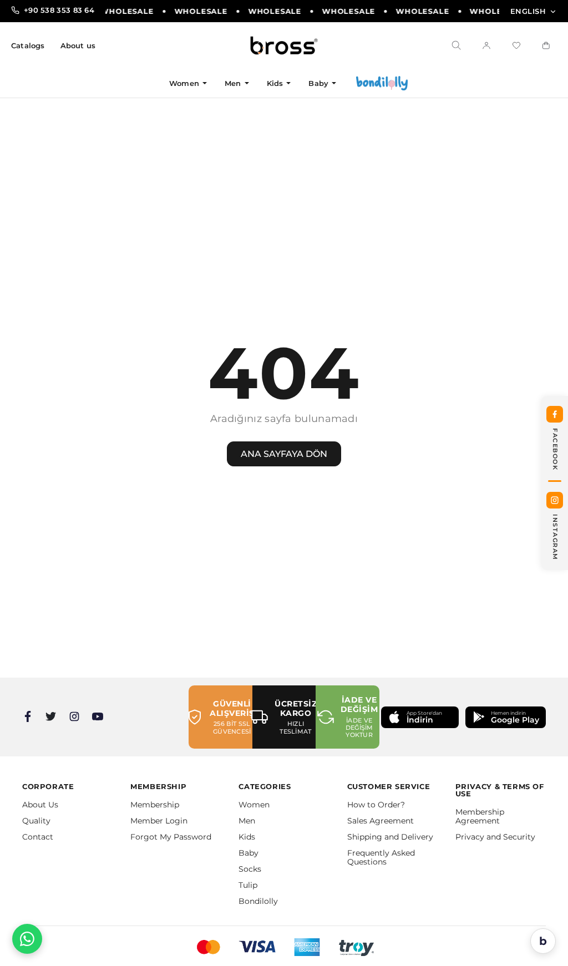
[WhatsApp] (27, 939)
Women (184, 83)
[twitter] (51, 716)
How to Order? (376, 804)
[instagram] (74, 716)
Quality (36, 820)
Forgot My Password (170, 836)
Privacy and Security (495, 836)
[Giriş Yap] (486, 45)
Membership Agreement (479, 816)
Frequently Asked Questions (381, 857)
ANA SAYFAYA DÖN (284, 454)
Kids (275, 83)
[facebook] (27, 716)
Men (233, 83)
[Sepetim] (546, 45)
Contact (37, 836)
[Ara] (456, 45)
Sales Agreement (380, 820)
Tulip (248, 885)
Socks (250, 869)
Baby (318, 83)
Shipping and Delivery (390, 836)
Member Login (158, 820)
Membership (154, 804)
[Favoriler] (516, 45)
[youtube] (97, 716)
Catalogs (28, 45)
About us (78, 45)
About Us (40, 804)
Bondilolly (258, 901)
